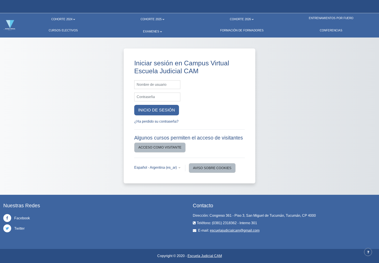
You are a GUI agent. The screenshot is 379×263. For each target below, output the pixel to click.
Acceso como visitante (159, 147)
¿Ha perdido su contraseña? (156, 121)
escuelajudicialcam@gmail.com (234, 230)
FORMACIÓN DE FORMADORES (242, 30)
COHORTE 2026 (240, 19)
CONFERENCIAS (331, 30)
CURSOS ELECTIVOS (63, 30)
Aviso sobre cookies (212, 168)
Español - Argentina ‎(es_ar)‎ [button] (156, 167)
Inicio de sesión (156, 110)
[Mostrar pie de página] (368, 252)
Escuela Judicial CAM (205, 256)
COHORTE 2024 (61, 19)
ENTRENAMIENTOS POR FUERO (331, 18)
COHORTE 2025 (151, 19)
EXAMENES (151, 31)
